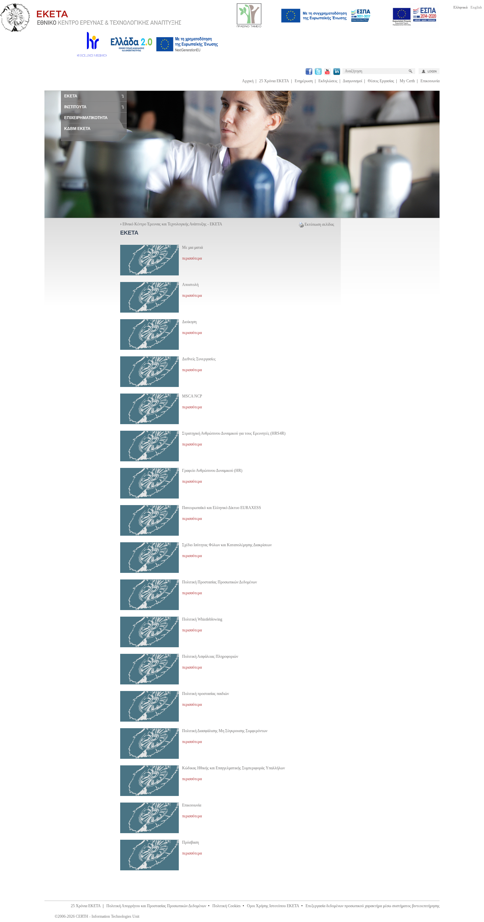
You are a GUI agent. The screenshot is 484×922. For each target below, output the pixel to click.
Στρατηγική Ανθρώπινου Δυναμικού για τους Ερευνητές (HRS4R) (233, 433)
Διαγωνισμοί (352, 81)
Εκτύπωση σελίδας (319, 224)
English (476, 7)
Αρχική (248, 81)
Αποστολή (190, 284)
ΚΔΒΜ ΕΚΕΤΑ (77, 128)
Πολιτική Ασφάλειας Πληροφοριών (210, 656)
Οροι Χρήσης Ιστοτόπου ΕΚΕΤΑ (273, 906)
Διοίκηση (189, 322)
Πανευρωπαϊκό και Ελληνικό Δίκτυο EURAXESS (221, 507)
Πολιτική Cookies (226, 906)
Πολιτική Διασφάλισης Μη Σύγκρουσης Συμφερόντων (224, 731)
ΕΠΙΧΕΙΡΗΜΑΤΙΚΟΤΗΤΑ (86, 117)
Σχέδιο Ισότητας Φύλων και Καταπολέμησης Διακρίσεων (227, 545)
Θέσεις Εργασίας (381, 81)
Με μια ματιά (192, 247)
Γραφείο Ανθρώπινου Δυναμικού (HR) (212, 470)
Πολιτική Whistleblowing (202, 619)
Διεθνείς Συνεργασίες (199, 359)
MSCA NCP (192, 396)
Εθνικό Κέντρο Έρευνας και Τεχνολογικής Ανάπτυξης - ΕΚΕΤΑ (172, 224)
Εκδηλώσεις (327, 81)
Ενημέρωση (304, 81)
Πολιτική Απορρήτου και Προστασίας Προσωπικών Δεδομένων (156, 906)
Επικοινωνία (430, 81)
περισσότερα (192, 258)
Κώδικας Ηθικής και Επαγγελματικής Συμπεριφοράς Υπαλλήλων (233, 768)
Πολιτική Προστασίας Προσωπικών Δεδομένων (219, 582)
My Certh (407, 81)
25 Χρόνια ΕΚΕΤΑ (274, 81)
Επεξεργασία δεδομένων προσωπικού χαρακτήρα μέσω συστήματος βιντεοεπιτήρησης (373, 906)
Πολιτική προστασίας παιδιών (205, 693)
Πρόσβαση (190, 842)
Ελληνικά (460, 7)
